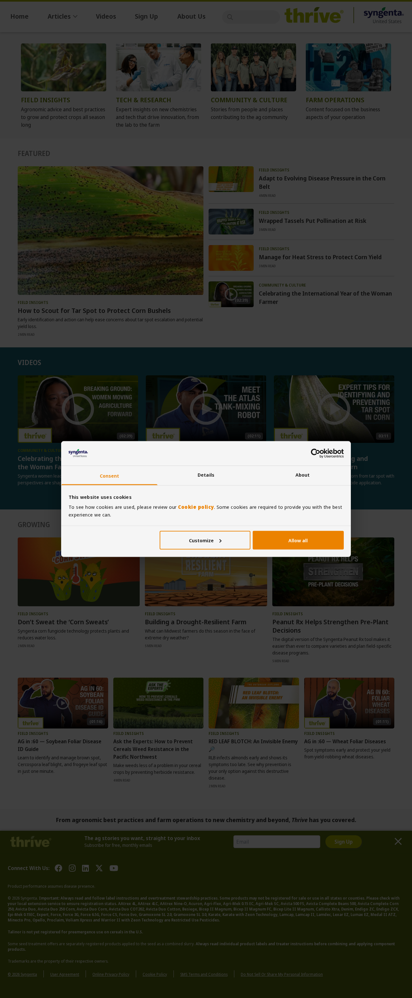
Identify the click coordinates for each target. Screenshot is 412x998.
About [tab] (302, 475)
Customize (201, 540)
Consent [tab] (109, 475)
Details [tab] (206, 475)
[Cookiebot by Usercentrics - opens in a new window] (315, 453)
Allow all (298, 540)
